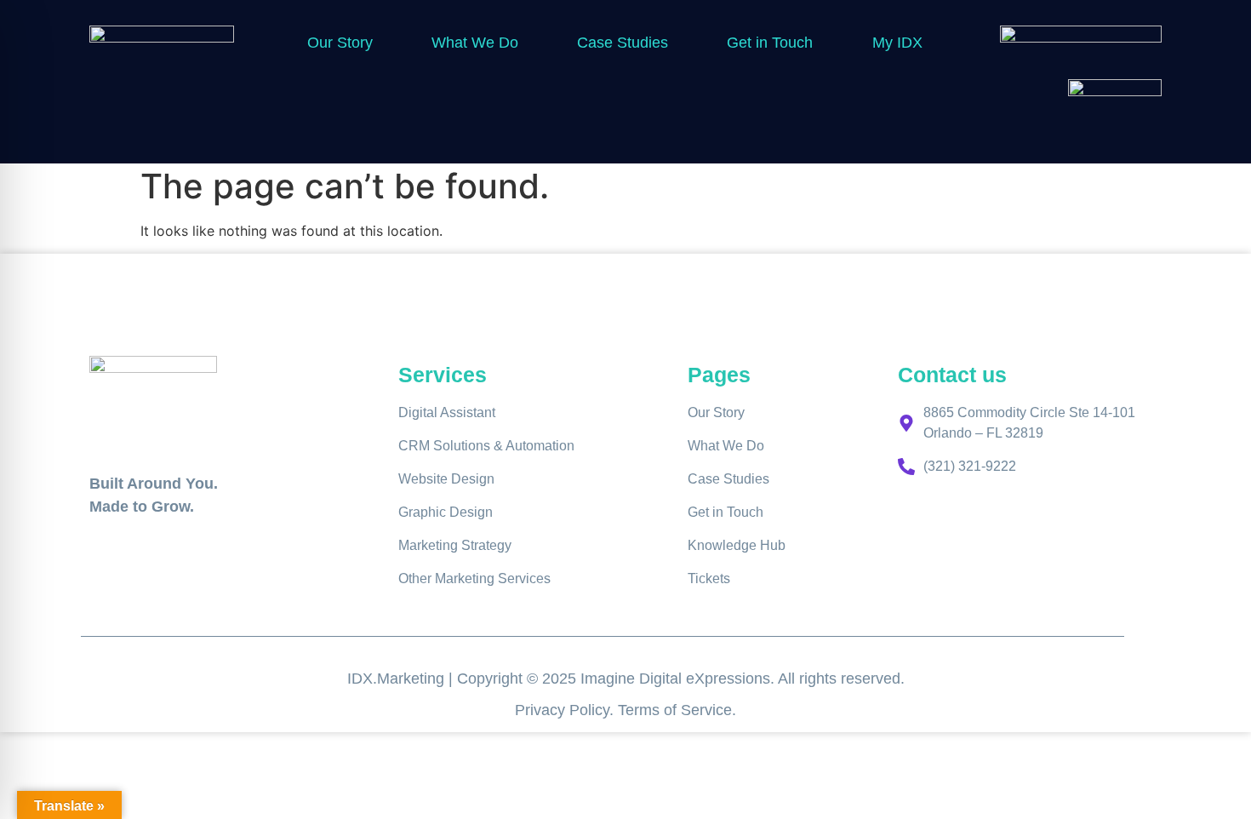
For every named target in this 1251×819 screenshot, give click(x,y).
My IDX (897, 42)
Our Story (340, 42)
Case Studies (622, 42)
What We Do (474, 42)
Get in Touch (770, 42)
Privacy (542, 710)
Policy (589, 710)
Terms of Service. (677, 710)
